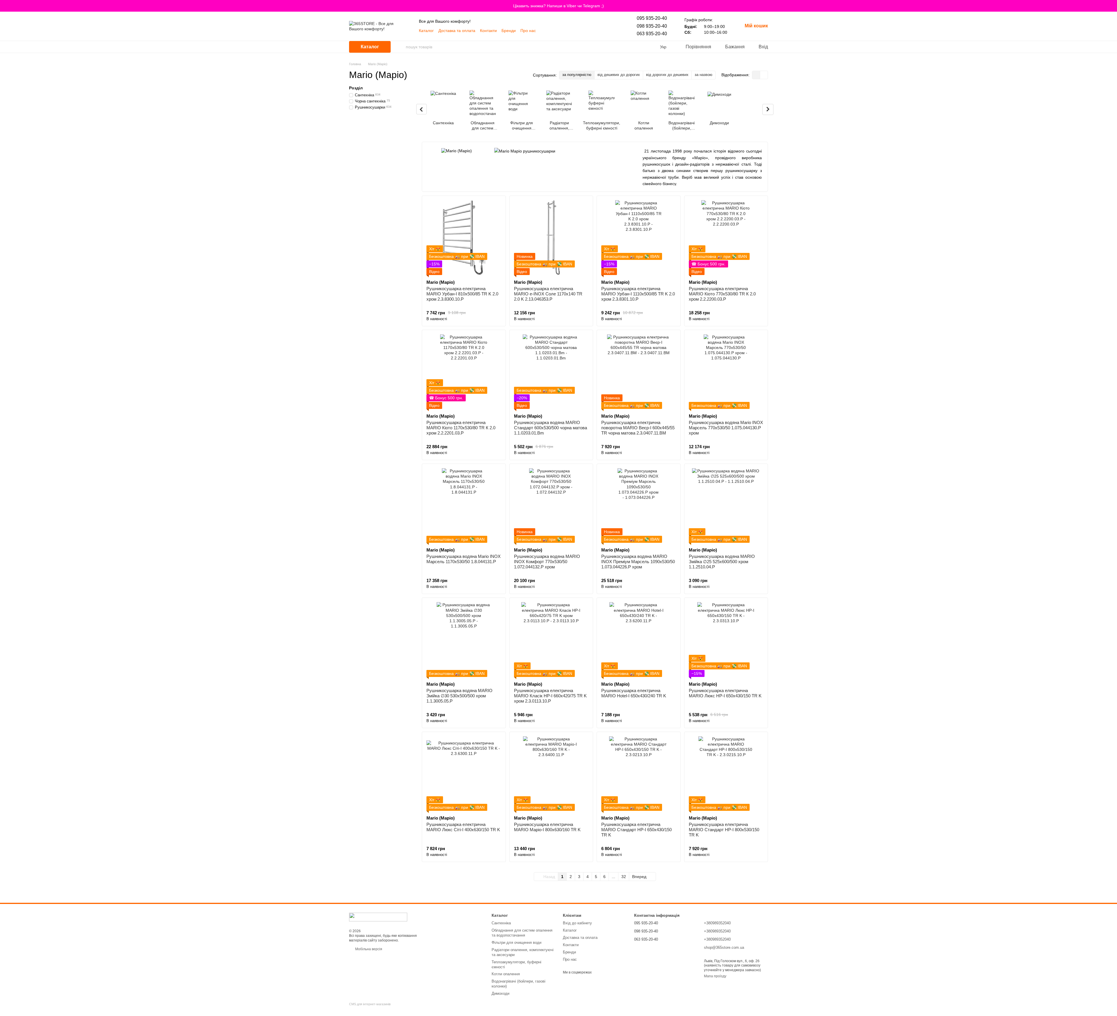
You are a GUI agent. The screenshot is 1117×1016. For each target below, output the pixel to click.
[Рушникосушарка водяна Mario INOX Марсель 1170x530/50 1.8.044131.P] (463, 505)
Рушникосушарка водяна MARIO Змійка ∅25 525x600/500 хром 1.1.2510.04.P (722, 561)
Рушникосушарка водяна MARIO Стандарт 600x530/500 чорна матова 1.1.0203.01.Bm (550, 427)
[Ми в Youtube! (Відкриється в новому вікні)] (544, 30)
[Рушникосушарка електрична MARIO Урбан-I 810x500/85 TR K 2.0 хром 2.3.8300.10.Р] (463, 237)
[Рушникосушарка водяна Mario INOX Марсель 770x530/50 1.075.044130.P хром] (726, 371)
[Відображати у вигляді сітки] (756, 75)
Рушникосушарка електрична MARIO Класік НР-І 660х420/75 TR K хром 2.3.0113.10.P (550, 695)
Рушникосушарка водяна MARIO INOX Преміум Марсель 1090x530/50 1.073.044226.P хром (638, 561)
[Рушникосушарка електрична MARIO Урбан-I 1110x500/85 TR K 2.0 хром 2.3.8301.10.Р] (638, 237)
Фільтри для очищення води (516, 942)
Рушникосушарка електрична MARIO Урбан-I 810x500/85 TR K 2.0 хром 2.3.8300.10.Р (462, 294)
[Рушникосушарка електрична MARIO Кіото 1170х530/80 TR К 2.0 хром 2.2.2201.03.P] (463, 371)
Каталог (426, 30)
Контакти (488, 30)
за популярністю (576, 74)
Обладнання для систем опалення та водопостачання (522, 932)
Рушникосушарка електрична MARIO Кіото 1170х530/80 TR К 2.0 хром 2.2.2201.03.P (460, 427)
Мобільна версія (368, 949)
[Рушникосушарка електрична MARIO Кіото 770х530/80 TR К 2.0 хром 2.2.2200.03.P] (726, 237)
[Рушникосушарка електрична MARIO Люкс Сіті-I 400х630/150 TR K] (463, 773)
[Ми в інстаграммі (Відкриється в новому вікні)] (579, 30)
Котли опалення (506, 974)
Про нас (528, 30)
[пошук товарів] (401, 47)
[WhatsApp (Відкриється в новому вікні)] (565, 30)
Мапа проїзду (715, 976)
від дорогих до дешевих (667, 74)
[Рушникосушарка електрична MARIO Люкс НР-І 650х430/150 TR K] (726, 639)
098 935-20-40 (652, 26)
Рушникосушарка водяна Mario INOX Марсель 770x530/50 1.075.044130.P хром (726, 427)
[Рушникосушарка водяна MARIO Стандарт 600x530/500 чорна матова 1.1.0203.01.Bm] (551, 371)
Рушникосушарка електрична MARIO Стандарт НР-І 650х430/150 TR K (636, 829)
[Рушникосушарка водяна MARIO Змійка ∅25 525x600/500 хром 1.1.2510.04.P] (726, 505)
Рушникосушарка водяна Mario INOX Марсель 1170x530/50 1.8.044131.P (463, 559)
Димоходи (500, 993)
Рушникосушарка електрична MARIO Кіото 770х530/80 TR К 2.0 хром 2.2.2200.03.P (722, 294)
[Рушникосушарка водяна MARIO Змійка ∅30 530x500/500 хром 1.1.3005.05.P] (463, 639)
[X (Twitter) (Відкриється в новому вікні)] (586, 30)
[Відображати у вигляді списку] (764, 75)
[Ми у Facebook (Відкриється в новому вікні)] (572, 30)
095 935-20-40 (652, 18)
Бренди (508, 30)
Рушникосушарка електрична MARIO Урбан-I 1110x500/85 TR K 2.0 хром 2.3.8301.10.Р (638, 294)
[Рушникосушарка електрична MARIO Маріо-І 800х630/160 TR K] (551, 773)
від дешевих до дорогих (618, 74)
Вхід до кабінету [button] (577, 923)
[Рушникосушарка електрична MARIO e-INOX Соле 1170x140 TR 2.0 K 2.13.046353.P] (551, 237)
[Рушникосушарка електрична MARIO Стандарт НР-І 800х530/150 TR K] (726, 773)
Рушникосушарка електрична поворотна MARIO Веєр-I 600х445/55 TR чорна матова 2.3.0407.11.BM (638, 427)
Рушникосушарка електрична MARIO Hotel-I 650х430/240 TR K (633, 693)
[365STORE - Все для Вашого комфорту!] (378, 917)
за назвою (703, 74)
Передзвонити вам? (650, 947)
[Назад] (421, 109)
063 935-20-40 (652, 33)
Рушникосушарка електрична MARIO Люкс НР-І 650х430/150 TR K (725, 693)
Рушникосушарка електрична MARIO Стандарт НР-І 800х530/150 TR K (724, 829)
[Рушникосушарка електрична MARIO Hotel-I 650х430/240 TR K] (638, 639)
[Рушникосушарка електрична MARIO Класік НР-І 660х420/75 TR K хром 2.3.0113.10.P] (551, 639)
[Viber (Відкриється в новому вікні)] (551, 30)
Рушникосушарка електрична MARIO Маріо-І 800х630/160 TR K (547, 827)
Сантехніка (501, 923)
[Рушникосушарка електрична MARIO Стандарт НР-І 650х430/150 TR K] (638, 773)
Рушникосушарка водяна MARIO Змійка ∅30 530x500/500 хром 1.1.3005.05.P (459, 695)
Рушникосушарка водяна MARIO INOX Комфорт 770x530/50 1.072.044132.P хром (547, 561)
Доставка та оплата (456, 30)
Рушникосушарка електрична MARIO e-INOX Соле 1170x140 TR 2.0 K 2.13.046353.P (548, 294)
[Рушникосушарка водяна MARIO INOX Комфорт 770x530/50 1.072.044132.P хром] (551, 505)
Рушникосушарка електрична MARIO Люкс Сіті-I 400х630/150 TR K (463, 827)
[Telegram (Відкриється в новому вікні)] (558, 30)
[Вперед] (767, 109)
